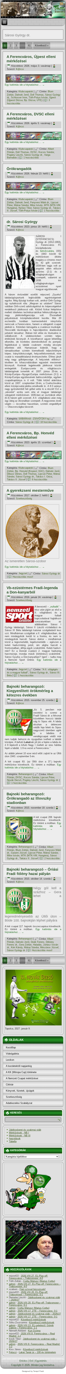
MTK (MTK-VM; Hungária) (35, 855)
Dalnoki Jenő (22, 94)
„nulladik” (54, 606)
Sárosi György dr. (33, 154)
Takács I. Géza (44, 476)
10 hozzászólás (48, 422)
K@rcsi (20, 69)
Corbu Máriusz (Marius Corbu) (39, 1281)
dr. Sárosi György (22, 222)
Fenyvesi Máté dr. (39, 202)
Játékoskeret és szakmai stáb (25, 1129)
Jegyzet (23, 573)
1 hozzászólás (31, 157)
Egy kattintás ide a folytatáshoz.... (25, 84)
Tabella (12, 1141)
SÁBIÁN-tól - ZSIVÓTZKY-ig (34, 418)
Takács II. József (16, 479)
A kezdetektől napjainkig (19, 1066)
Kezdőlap (11, 1047)
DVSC (33, 152)
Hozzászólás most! (23, 576)
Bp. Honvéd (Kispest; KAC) (29, 471)
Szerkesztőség (24, 498)
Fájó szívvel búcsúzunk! (33, 1289)
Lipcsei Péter (45, 473)
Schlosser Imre (19, 97)
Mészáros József (49, 947)
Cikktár (9, 1084)
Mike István (36, 205)
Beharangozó (25, 774)
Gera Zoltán (25, 944)
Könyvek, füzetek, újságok (20, 1090)
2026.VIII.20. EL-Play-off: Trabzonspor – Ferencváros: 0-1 (28, 1293)
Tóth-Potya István (38, 97)
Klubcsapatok (26, 91)
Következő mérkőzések (33, 1319)
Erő (31, 1360)
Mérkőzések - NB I (19, 1132)
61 (29, 45)
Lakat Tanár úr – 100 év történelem (37, 1352)
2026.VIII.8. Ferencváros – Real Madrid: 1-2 (32, 1334)
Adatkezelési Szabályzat (19, 1103)
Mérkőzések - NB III (19, 1135)
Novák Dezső (14, 780)
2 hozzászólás (52, 858)
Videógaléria (12, 1053)
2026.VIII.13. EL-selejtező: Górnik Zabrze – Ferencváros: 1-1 (31, 1326)
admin (12, 1284)
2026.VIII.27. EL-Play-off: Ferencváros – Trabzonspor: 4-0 (28, 1277)
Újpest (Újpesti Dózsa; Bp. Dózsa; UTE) (31, 99)
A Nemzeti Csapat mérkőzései (22, 1078)
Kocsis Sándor (46, 152)
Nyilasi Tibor (25, 208)
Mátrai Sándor (21, 205)
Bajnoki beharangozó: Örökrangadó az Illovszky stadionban (29, 798)
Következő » (41, 45)
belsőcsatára (47, 251)
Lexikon (10, 1059)
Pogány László (15, 154)
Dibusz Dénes (14, 473)
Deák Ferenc (37, 942)
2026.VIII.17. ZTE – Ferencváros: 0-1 (37, 1311)
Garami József (19, 852)
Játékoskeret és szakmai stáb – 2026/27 (34, 1298)
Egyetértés (41, 1360)
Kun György (34, 1330)
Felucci (13, 1352)
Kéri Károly (17, 947)
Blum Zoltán (22, 850)
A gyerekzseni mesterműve (30, 490)
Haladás (37, 944)
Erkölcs (23, 1360)
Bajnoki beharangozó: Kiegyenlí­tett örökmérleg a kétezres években (30, 690)
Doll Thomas (37, 94)
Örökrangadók (19, 169)
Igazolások (15, 1138)
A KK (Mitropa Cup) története (21, 1072)
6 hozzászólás (39, 479)
